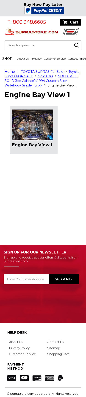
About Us (15, 342)
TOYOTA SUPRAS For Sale (42, 72)
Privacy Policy (19, 348)
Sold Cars (45, 76)
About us (23, 58)
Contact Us (55, 342)
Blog (83, 58)
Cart (74, 22)
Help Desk (17, 332)
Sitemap (53, 348)
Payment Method (15, 366)
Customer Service (55, 58)
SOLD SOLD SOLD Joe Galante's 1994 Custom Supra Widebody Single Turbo (41, 80)
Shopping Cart (58, 354)
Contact (73, 58)
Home (10, 72)
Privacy (37, 58)
